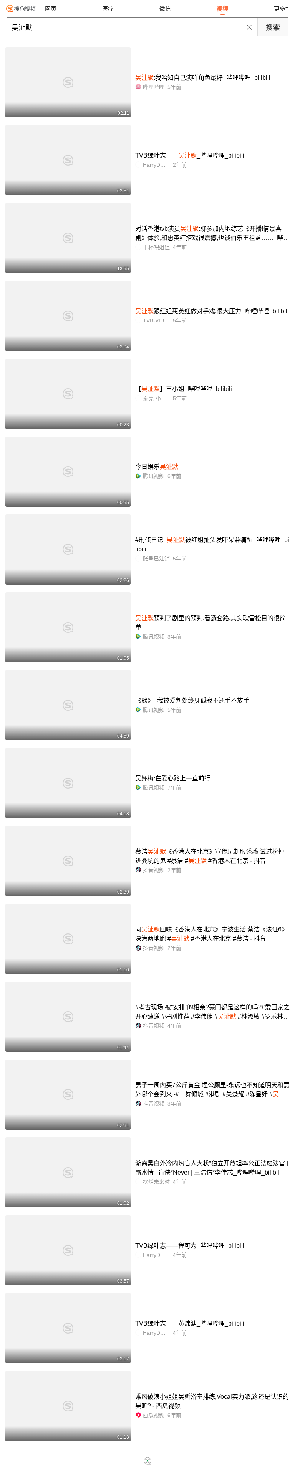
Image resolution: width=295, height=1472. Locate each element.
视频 (222, 8)
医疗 (108, 8)
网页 (50, 8)
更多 (279, 8)
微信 (165, 8)
